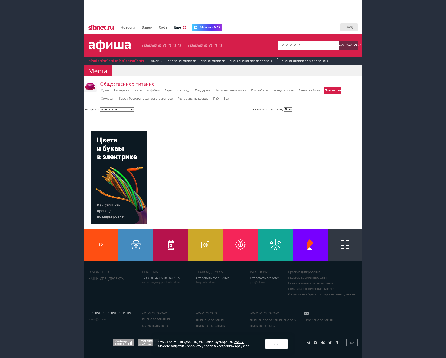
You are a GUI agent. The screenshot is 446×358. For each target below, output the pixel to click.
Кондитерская (283, 90)
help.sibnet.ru (205, 282)
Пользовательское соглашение (310, 283)
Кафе (138, 90)
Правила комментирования (308, 277)
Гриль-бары (260, 90)
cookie (239, 342)
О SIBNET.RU (98, 272)
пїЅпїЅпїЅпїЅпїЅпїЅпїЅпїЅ (161, 45)
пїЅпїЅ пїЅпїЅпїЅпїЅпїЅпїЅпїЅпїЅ (251, 61)
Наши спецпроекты (106, 278)
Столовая (107, 98)
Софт (163, 27)
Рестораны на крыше (192, 98)
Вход (349, 27)
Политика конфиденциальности (311, 289)
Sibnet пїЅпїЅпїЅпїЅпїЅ (319, 320)
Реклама (150, 272)
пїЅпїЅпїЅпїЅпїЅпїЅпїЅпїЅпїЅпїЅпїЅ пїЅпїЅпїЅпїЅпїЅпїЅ (273, 323)
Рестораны (122, 90)
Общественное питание (127, 84)
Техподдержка (209, 272)
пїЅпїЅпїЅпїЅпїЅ (348, 45)
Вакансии (259, 272)
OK (276, 344)
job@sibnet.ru (259, 282)
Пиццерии (202, 90)
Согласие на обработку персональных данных (321, 294)
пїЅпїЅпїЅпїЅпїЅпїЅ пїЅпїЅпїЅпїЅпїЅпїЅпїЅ (156, 316)
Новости (128, 27)
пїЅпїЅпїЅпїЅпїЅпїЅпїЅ (205, 45)
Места (98, 70)
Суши (105, 90)
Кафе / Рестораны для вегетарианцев (146, 98)
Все (226, 98)
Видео (147, 27)
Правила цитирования (304, 272)
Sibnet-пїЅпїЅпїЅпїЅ (155, 325)
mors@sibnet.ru (99, 319)
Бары (168, 90)
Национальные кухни (230, 90)
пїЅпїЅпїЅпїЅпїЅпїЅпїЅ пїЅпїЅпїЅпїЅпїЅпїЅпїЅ (210, 323)
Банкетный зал (309, 90)
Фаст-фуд (183, 90)
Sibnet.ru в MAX (210, 27)
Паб (216, 98)
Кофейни (153, 90)
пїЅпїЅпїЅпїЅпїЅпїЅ (213, 61)
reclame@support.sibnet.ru (161, 282)
